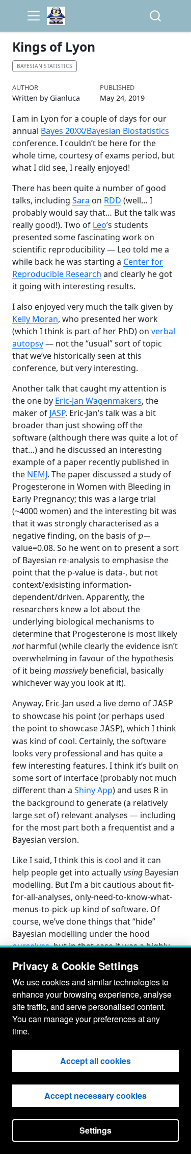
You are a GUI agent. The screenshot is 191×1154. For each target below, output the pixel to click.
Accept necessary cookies (95, 1095)
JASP (57, 413)
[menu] (33, 16)
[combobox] (156, 16)
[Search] (155, 16)
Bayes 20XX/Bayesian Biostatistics (105, 130)
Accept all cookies (95, 1061)
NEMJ (37, 474)
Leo (99, 224)
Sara (81, 200)
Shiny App (93, 790)
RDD (112, 200)
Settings (95, 1130)
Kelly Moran (35, 319)
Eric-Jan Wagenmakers (98, 400)
